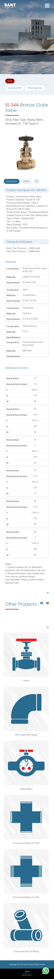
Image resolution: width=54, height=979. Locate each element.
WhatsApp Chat (35, 88)
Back (10, 81)
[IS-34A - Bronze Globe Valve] (26, 153)
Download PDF (15, 88)
